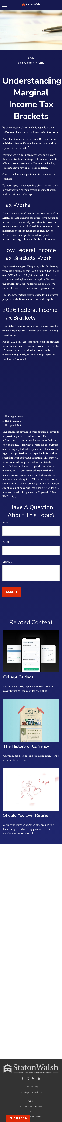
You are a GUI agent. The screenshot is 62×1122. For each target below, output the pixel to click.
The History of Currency (26, 746)
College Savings (18, 677)
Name (5, 522)
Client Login (18, 1118)
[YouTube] (39, 1078)
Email (5, 542)
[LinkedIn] (33, 1078)
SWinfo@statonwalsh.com (31, 1092)
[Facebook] (23, 1078)
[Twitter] (28, 1078)
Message (7, 562)
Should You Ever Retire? (26, 815)
